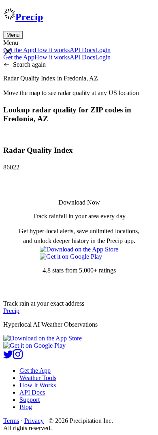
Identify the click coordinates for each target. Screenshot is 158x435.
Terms (11, 420)
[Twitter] (8, 356)
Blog (25, 406)
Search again (29, 64)
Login (103, 49)
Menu (12, 35)
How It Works (37, 385)
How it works (52, 49)
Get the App (35, 370)
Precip (29, 17)
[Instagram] (18, 356)
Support (29, 399)
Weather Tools (37, 377)
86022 (11, 167)
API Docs (82, 49)
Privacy (34, 420)
